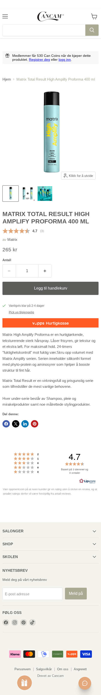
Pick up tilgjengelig (21, 312)
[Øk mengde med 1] (45, 271)
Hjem (6, 79)
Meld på (76, 593)
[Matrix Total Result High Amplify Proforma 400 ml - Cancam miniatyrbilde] (10, 193)
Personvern (22, 669)
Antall (6, 260)
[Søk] (92, 30)
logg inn (65, 59)
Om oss (62, 669)
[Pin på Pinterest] (34, 423)
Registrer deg (39, 59)
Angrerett (80, 669)
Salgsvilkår (44, 669)
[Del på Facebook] (6, 423)
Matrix (12, 239)
